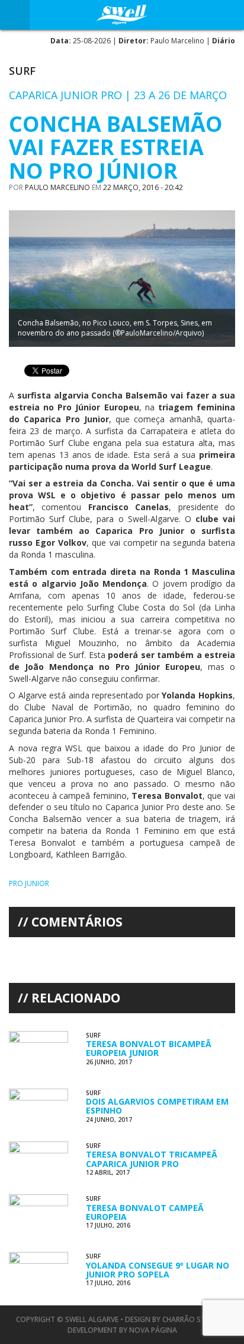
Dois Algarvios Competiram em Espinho (157, 1106)
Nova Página (153, 1330)
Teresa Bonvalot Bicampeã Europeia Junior (148, 1048)
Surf (22, 71)
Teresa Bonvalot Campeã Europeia (145, 1212)
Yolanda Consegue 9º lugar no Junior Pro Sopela (157, 1270)
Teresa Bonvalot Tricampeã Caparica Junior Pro (151, 1159)
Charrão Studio (192, 1319)
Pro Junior (29, 883)
